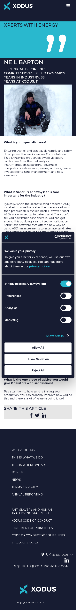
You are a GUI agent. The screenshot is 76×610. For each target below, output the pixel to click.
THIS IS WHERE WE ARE (29, 465)
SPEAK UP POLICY (25, 543)
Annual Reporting (27, 494)
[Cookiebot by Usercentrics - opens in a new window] (55, 237)
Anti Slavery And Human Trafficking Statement (32, 511)
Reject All (38, 370)
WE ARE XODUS (23, 450)
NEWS (16, 479)
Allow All (38, 347)
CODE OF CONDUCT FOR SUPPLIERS (38, 535)
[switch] (66, 296)
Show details (55, 335)
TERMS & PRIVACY (25, 487)
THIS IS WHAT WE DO (27, 457)
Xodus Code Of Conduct (32, 520)
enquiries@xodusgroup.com (40, 566)
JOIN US (17, 472)
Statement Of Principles (32, 528)
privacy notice (39, 266)
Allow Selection (38, 359)
